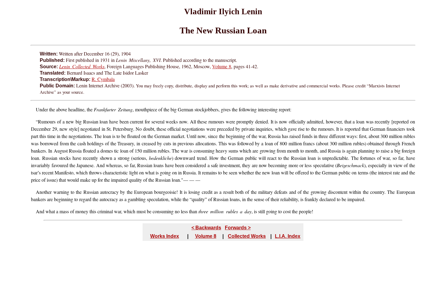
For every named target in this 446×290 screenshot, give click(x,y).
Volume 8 (221, 66)
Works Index (164, 236)
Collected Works (247, 236)
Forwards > (238, 227)
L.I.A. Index (287, 236)
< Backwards (206, 227)
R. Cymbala (103, 79)
